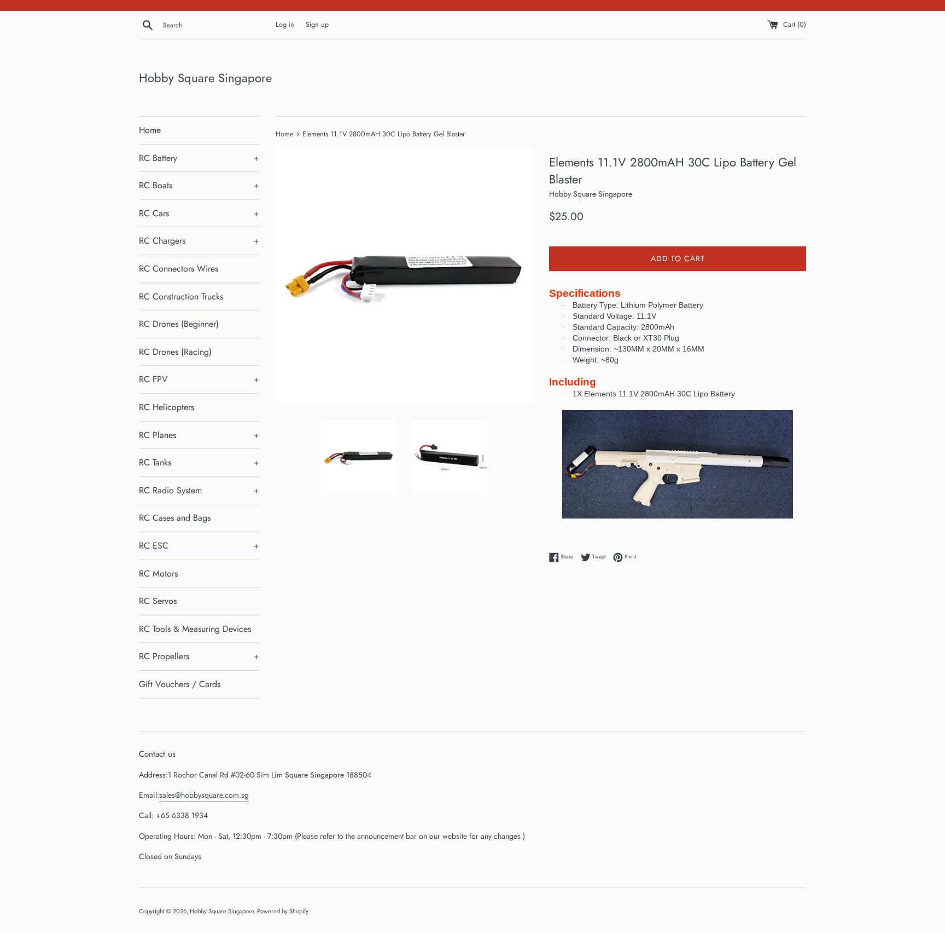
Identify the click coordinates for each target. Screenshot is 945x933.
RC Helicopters (166, 407)
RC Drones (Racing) (175, 351)
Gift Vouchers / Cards (179, 684)
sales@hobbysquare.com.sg (204, 795)
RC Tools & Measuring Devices (195, 629)
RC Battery (199, 158)
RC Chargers (199, 240)
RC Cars (199, 213)
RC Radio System (199, 490)
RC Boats (199, 185)
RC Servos (158, 601)
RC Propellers (199, 656)
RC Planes (199, 435)
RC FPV (199, 379)
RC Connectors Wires (178, 268)
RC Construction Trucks (181, 296)
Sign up (317, 25)
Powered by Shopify (282, 911)
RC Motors (158, 573)
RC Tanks (199, 462)
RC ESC (199, 545)
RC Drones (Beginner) (179, 324)
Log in (285, 25)
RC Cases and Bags (175, 517)
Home (150, 130)
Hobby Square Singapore (205, 78)
